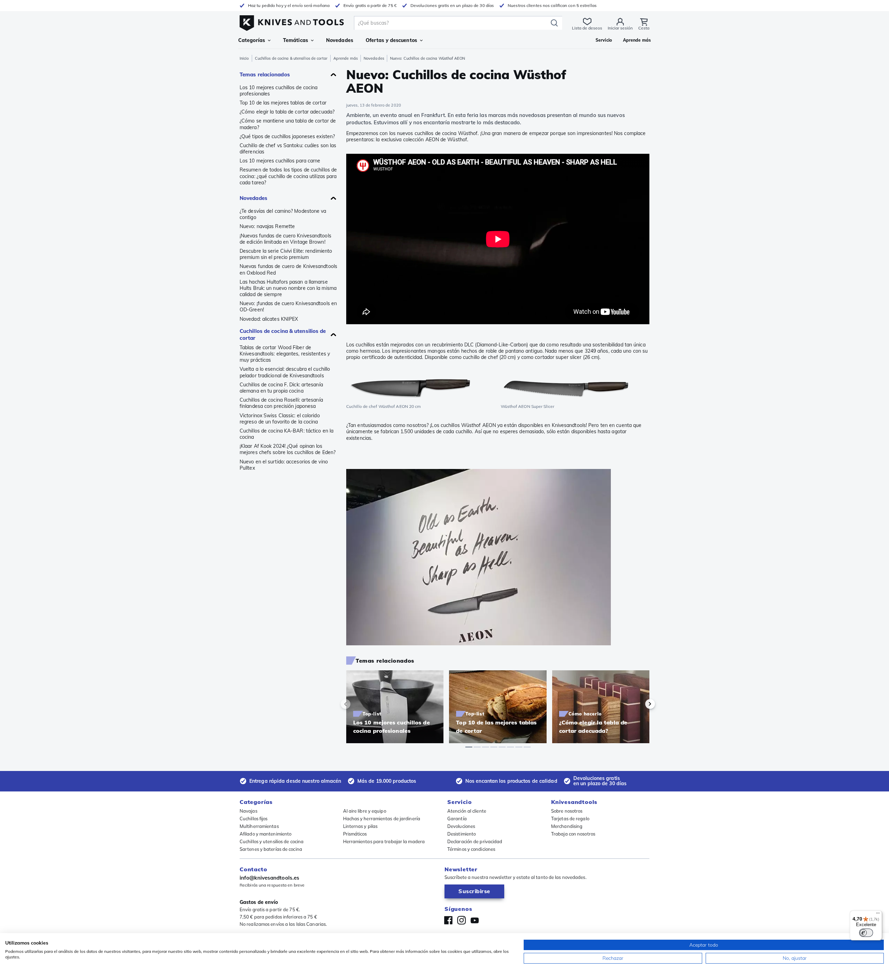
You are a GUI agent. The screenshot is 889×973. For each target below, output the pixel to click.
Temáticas (295, 40)
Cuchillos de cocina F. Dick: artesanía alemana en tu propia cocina (281, 387)
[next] (638, 704)
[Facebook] (448, 920)
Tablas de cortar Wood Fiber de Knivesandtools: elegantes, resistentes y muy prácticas (285, 353)
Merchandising (566, 826)
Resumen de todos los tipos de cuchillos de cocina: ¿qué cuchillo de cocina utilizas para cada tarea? (288, 176)
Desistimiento (461, 834)
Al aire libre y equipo (364, 811)
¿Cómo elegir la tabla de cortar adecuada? (287, 112)
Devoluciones (461, 826)
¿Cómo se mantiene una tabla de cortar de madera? (288, 124)
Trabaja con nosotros (573, 834)
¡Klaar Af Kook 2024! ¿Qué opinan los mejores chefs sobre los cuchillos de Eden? (287, 449)
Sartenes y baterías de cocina (271, 849)
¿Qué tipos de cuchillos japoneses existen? (287, 136)
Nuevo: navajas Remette (267, 226)
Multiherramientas (259, 826)
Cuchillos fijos (254, 818)
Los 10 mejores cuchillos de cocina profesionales (278, 90)
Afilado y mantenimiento (265, 834)
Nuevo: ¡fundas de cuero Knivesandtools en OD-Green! (288, 306)
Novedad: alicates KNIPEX (269, 319)
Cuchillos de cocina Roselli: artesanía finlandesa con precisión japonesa (281, 403)
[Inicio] (292, 21)
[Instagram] (461, 920)
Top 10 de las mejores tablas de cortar (283, 103)
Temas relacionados (265, 74)
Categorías (251, 40)
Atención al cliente (466, 811)
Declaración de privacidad (474, 841)
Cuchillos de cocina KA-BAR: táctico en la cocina (286, 434)
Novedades (374, 58)
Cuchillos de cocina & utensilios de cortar (291, 58)
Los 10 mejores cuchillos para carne (280, 161)
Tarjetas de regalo (570, 818)
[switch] (866, 933)
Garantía (457, 818)
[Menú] (878, 915)
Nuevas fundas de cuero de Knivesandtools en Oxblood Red (288, 269)
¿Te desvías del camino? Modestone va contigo (283, 214)
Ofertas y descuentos (391, 40)
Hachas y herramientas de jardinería (382, 818)
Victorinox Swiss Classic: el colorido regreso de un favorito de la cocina (280, 418)
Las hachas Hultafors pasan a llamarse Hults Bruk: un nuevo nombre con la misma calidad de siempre (288, 288)
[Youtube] (474, 920)
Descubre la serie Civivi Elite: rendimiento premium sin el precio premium (286, 254)
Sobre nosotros (566, 811)
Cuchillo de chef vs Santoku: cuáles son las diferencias (288, 148)
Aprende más (345, 58)
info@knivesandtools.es (269, 877)
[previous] (357, 704)
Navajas (248, 811)
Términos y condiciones (471, 849)
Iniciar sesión (620, 28)
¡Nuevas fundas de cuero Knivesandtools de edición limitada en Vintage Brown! (285, 239)
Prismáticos (355, 834)
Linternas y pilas (360, 826)
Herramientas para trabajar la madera (384, 841)
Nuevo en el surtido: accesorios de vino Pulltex (284, 465)
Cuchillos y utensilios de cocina (272, 841)
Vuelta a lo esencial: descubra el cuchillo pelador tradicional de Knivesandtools (285, 372)
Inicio (244, 58)
